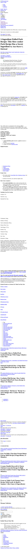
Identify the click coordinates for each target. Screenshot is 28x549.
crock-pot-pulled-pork (7, 328)
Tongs (4, 167)
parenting (5, 6)
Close (10, 515)
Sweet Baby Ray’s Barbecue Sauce (18, 175)
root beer (12, 143)
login (5, 2)
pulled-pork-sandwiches (8, 337)
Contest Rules (6, 544)
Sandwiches (17, 52)
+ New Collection (4, 515)
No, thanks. (8, 34)
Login (2, 9)
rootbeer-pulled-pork (7, 339)
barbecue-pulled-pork (7, 323)
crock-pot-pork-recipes (7, 327)
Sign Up (5, 9)
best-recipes (5, 324)
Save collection (4, 516)
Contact (4, 536)
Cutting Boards (3, 314)
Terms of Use (6, 540)
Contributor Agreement (8, 543)
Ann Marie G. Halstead (5, 430)
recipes (4, 338)
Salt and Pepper (6, 169)
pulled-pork (5, 335)
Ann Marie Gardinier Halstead (18, 423)
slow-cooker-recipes (7, 344)
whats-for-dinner (6, 345)
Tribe (2, 426)
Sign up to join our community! (7, 25)
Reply (4, 425)
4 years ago (8, 425)
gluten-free (17, 97)
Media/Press (5, 537)
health (4, 5)
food (4, 4)
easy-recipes (5, 330)
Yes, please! (3, 34)
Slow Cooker (5, 52)
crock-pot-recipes (6, 329)
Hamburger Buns (6, 166)
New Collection (4, 509)
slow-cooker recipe (6, 74)
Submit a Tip (3, 10)
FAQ (4, 538)
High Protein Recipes (5, 463)
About (4, 534)
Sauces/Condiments (5, 477)
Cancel (9, 516)
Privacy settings (16, 547)
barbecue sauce (15, 144)
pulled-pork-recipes (7, 336)
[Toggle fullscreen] (2, 442)
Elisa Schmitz (3, 420)
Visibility (2, 512)
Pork (1, 52)
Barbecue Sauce (3, 299)
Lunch (13, 52)
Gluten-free (22, 52)
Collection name (4, 510)
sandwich (23, 105)
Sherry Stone (3, 433)
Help (4, 539)
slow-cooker (5, 342)
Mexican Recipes (4, 375)
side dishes (13, 105)
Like (2, 425)
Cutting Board (6, 168)
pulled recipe (20, 73)
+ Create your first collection (6, 506)
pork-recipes (5, 334)
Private (8, 514)
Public (3, 514)
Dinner (9, 52)
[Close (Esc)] (1, 442)
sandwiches (5, 341)
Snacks (2, 450)
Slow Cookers (3, 289)
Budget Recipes (4, 490)
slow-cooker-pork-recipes (8, 343)
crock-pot (5, 325)
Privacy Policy (6, 541)
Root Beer (2, 294)
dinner (2, 105)
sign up (2, 2)
